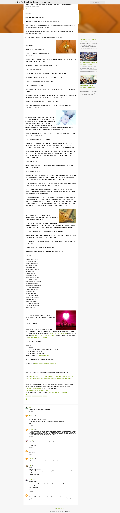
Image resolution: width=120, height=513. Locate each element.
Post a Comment (29, 502)
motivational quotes (59, 378)
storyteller (70, 376)
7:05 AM (31, 462)
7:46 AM (31, 447)
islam (31, 378)
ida (30, 465)
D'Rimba (31, 407)
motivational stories (34, 376)
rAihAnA (31, 479)
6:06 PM (31, 476)
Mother (33, 396)
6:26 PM (31, 411)
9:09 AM (31, 491)
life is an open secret (38, 378)
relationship (39, 396)
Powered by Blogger (60, 508)
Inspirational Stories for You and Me (33, 2)
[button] (26, 9)
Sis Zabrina (31, 415)
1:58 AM (31, 436)
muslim (27, 378)
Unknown (31, 429)
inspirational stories (53, 376)
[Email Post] (26, 394)
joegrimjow (31, 450)
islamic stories (43, 376)
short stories (68, 378)
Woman (44, 396)
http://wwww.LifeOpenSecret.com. (58, 333)
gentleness (28, 396)
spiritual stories (63, 376)
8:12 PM (31, 425)
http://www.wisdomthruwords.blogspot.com (45, 363)
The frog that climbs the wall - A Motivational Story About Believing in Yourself (87, 87)
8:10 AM (31, 499)
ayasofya (31, 440)
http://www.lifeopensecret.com (44, 355)
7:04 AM (31, 454)
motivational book (49, 378)
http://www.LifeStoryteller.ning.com (37, 337)
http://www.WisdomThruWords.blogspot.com (43, 335)
